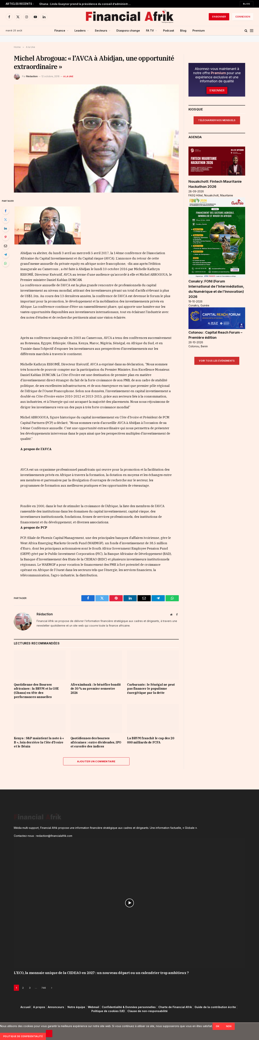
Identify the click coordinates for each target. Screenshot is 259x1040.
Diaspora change (128, 30)
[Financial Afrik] (129, 17)
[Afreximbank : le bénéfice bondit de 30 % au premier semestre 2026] (96, 664)
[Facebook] (5, 210)
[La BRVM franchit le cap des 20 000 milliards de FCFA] (153, 718)
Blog (246, 3)
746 (43, 987)
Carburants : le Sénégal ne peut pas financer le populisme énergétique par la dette (151, 689)
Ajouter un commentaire (96, 761)
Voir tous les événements (217, 360)
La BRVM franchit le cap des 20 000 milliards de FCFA (150, 740)
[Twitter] (5, 219)
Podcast (168, 30)
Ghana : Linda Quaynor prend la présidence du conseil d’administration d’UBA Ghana (86, 4)
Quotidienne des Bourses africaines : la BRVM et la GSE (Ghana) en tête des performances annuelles (36, 691)
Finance (59, 30)
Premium (198, 30)
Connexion (242, 16)
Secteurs (101, 30)
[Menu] (251, 30)
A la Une (68, 76)
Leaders (80, 30)
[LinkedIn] (5, 228)
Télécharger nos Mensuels (216, 120)
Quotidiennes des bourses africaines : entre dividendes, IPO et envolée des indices (96, 742)
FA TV (150, 30)
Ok (218, 1026)
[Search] (246, 30)
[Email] (5, 245)
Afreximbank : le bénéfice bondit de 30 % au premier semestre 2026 (96, 689)
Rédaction (32, 76)
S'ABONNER (219, 16)
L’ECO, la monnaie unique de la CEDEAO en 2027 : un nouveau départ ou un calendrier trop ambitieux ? (101, 973)
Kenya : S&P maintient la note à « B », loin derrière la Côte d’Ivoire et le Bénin (39, 742)
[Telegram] (5, 254)
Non (229, 1026)
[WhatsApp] (5, 263)
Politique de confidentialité (23, 1036)
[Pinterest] (5, 237)
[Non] (49, 1033)
